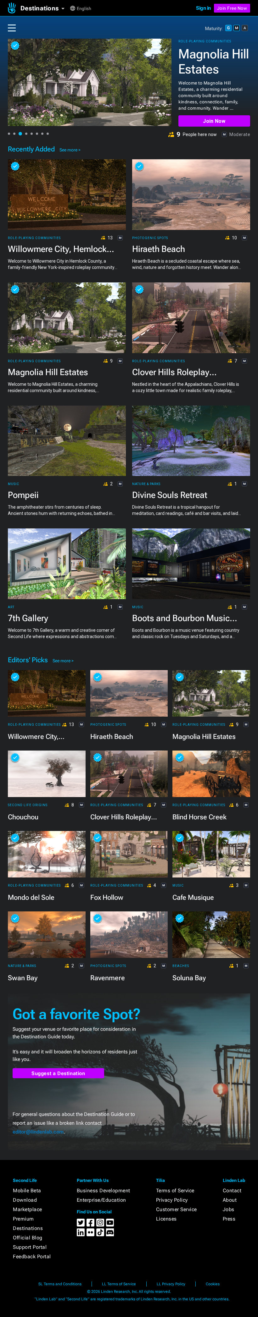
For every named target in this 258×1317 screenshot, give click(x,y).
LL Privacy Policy (171, 1284)
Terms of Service (175, 1191)
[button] (44, 8)
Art (11, 607)
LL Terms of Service (119, 1284)
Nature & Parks (146, 484)
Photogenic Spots (150, 238)
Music (13, 484)
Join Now (214, 121)
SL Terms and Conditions (59, 1284)
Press (229, 1219)
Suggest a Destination (58, 1073)
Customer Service (176, 1209)
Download (25, 1200)
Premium (23, 1219)
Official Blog (27, 1238)
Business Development (103, 1191)
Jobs (228, 1209)
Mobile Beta (27, 1191)
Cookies (213, 1284)
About (230, 1200)
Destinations (28, 1228)
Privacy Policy (172, 1200)
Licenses (166, 1219)
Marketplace (27, 1209)
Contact (232, 1191)
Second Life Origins (28, 805)
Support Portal (30, 1247)
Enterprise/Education (101, 1200)
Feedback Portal (32, 1257)
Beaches (180, 966)
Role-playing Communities (204, 41)
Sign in (203, 8)
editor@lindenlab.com (38, 1132)
